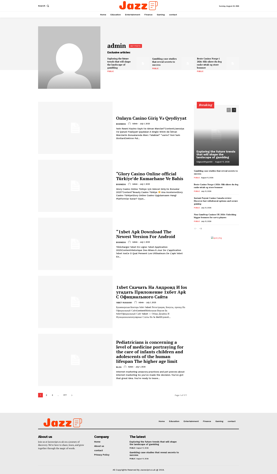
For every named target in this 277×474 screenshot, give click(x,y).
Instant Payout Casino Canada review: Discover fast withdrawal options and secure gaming (216, 201)
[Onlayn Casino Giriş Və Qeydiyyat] (75, 128)
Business (121, 124)
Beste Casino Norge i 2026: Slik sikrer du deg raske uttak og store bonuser (209, 63)
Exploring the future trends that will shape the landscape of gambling (119, 63)
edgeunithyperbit (204, 162)
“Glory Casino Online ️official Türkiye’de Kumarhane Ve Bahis (149, 176)
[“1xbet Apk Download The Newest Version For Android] (75, 244)
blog (118, 367)
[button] (44, 6)
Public (110, 71)
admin (135, 124)
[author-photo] (130, 123)
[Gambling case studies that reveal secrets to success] (187, 63)
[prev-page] (229, 110)
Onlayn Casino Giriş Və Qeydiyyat (151, 118)
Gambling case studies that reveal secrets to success (164, 61)
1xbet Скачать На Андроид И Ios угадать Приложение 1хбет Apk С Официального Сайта (151, 292)
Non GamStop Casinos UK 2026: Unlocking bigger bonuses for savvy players (215, 216)
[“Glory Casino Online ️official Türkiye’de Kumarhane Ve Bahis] (75, 186)
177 (65, 395)
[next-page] (71, 395)
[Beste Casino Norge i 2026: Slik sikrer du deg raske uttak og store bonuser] (232, 63)
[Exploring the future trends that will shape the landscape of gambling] (143, 63)
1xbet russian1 (124, 303)
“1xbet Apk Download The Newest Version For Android (145, 234)
